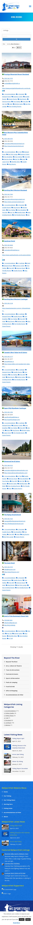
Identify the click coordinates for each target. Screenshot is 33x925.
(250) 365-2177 (8, 356)
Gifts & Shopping (11, 691)
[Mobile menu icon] (30, 6)
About (6, 816)
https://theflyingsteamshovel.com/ (14, 523)
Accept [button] (21, 919)
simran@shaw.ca (9, 361)
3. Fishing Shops (9, 715)
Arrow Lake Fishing (18, 754)
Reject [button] (28, 919)
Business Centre (18, 96)
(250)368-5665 (8, 620)
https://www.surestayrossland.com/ (14, 202)
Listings (5, 30)
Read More (16, 923)
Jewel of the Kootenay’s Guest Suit (16, 616)
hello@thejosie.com (9, 569)
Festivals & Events (12, 674)
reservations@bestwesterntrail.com (14, 143)
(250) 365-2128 (8, 303)
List (14, 47)
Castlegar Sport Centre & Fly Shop (15, 873)
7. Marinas (7, 725)
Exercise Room (8, 159)
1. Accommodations (9, 94)
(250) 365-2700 (8, 412)
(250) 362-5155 (8, 567)
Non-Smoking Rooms (15, 106)
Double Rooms (17, 270)
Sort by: (13, 44)
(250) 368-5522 (8, 465)
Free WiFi (25, 101)
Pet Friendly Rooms (19, 215)
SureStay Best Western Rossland (15, 190)
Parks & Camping (11, 682)
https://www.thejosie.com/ (11, 572)
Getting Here (8, 804)
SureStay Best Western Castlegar (16, 299)
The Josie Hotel (9, 563)
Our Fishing (7, 796)
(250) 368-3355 (8, 138)
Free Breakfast (8, 157)
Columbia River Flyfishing (12, 863)
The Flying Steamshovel (12, 515)
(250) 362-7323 (8, 519)
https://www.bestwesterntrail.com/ (14, 146)
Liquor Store (7, 433)
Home (6, 792)
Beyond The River (12, 662)
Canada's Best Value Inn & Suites (15, 352)
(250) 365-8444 (8, 245)
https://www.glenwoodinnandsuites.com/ (15, 473)
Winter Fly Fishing (17, 761)
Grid (19, 47)
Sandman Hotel (9, 241)
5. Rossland (21, 94)
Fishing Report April (18, 738)
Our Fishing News (9, 800)
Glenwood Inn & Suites (12, 461)
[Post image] (7, 740)
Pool (9, 488)
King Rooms (22, 99)
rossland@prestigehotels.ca (12, 83)
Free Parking (16, 101)
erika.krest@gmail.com (10, 623)
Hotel (10, 104)
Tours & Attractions (12, 670)
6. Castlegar (21, 263)
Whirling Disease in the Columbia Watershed (19, 747)
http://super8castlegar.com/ (12, 419)
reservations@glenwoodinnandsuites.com (16, 470)
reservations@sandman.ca (11, 250)
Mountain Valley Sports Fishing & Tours (16, 854)
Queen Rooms (12, 99)
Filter (4, 44)
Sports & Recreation (13, 678)
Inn (28, 215)
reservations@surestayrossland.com (14, 199)
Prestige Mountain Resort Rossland (16, 74)
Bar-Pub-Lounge (13, 154)
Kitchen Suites (19, 104)
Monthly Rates (15, 162)
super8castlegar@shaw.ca (11, 417)
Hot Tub (17, 159)
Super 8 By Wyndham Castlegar (15, 408)
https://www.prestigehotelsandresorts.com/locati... (16, 88)
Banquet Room (8, 265)
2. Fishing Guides (9, 713)
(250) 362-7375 (8, 78)
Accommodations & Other (14, 695)
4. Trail (20, 152)
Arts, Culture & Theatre (14, 666)
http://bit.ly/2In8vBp (9, 625)
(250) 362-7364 (8, 194)
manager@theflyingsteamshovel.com (14, 521)
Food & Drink (10, 686)
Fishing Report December (20, 768)
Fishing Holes (8, 808)
